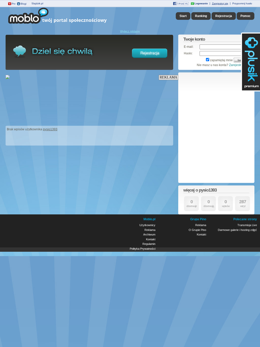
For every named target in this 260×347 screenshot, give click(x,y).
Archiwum (149, 234)
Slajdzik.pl (37, 3)
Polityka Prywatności (142, 248)
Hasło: (188, 53)
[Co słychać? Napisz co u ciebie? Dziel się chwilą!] (65, 23)
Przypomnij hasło (242, 3)
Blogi (23, 3)
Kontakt (150, 239)
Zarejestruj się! (239, 65)
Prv (13, 3)
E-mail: (188, 46)
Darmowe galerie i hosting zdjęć (237, 229)
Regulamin (148, 243)
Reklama (149, 229)
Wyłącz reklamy (130, 31)
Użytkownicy (147, 225)
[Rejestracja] (150, 58)
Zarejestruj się (220, 3)
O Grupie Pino (197, 229)
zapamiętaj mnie (221, 60)
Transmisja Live (247, 225)
